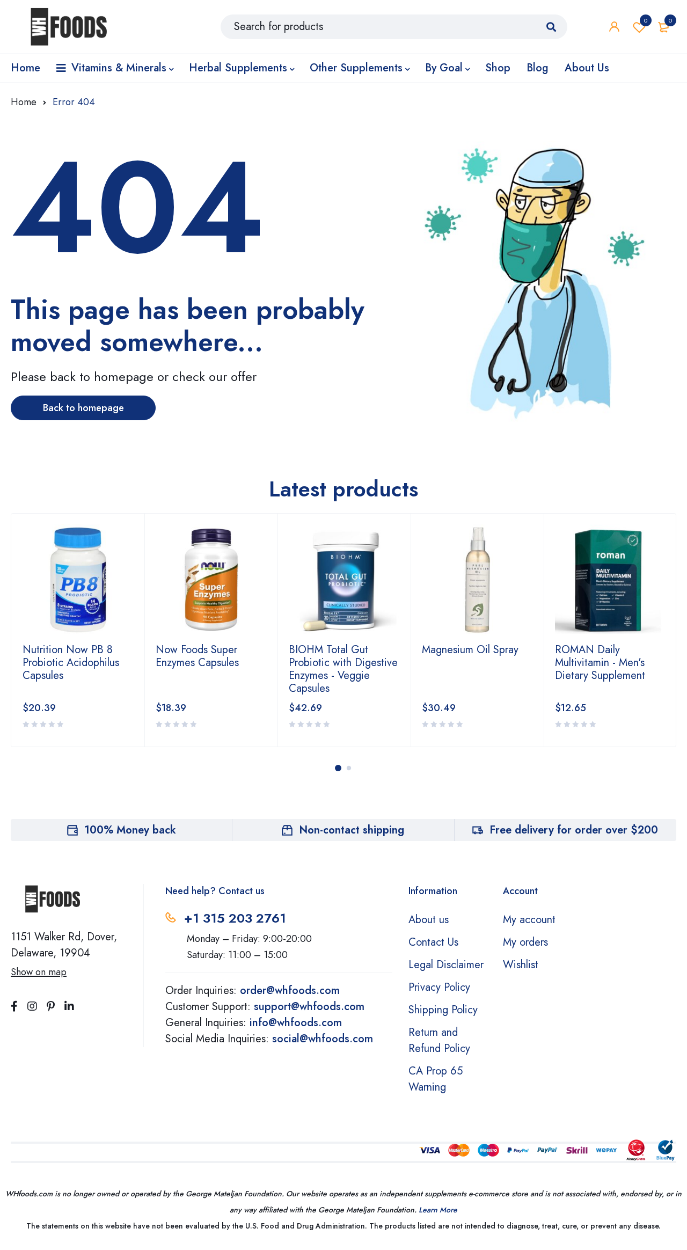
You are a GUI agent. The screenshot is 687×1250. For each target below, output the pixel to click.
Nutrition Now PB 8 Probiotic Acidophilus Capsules (71, 662)
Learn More (438, 1209)
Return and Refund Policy (439, 1040)
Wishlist (645, 20)
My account (529, 919)
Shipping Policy (443, 1010)
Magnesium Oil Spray (470, 649)
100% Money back (130, 830)
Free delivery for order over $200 (573, 830)
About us (428, 919)
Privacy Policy (439, 987)
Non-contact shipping (351, 830)
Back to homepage (83, 408)
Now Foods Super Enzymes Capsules (197, 656)
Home (23, 102)
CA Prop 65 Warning (435, 1079)
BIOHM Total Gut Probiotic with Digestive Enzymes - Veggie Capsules (343, 669)
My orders (525, 942)
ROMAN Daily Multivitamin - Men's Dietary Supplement (600, 662)
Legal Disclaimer (446, 965)
